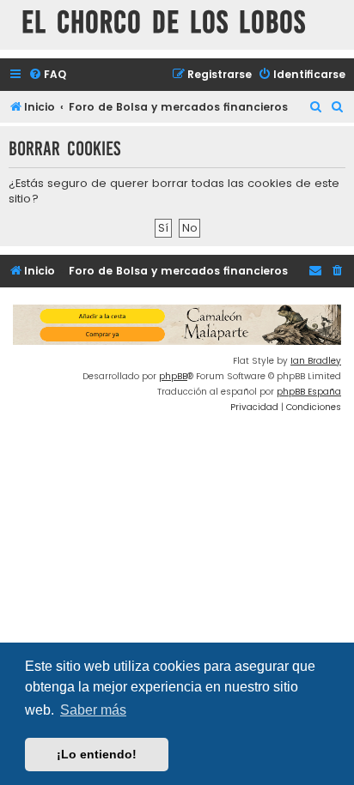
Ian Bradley (315, 360)
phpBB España (309, 391)
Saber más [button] (93, 710)
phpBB (173, 376)
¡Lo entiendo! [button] (97, 754)
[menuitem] (47, 75)
